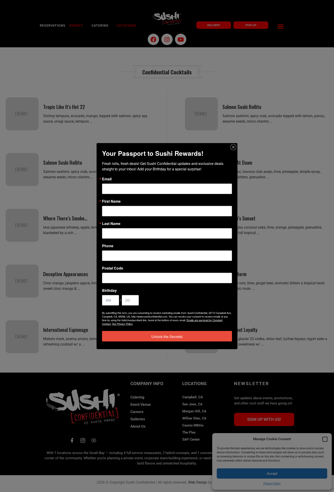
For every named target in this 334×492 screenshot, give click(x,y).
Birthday (109, 290)
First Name (111, 201)
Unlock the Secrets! (167, 336)
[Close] (233, 147)
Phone (107, 246)
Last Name (111, 223)
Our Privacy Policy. (122, 323)
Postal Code (112, 268)
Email (107, 179)
